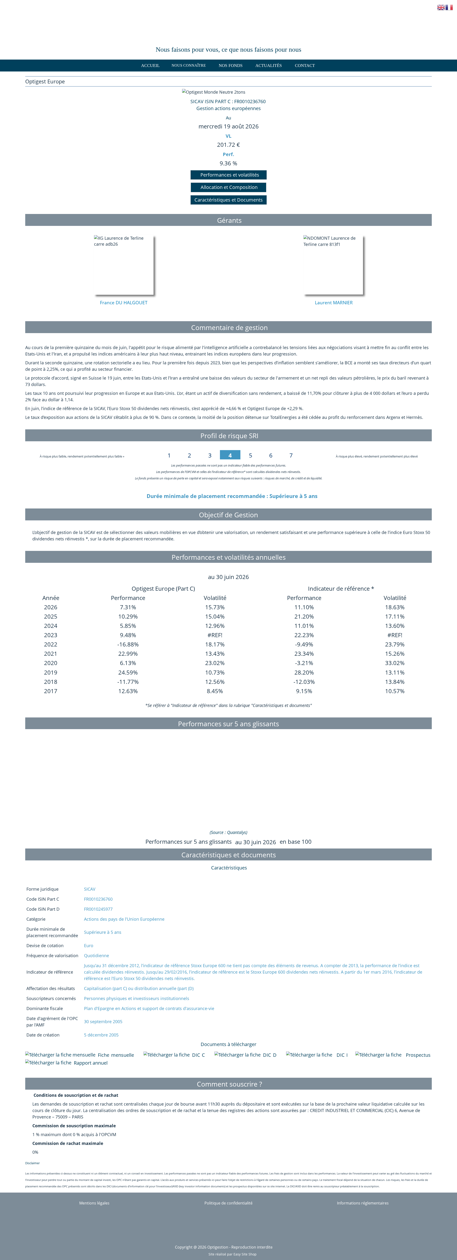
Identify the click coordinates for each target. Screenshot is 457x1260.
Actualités (268, 65)
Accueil (150, 65)
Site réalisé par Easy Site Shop (233, 1254)
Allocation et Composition (228, 187)
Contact (305, 65)
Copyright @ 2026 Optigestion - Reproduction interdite (224, 1247)
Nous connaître (189, 65)
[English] (441, 7)
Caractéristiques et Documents (228, 200)
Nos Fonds (231, 65)
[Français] (449, 7)
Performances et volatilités (228, 175)
